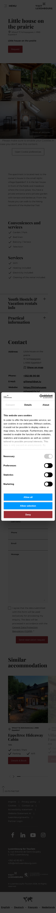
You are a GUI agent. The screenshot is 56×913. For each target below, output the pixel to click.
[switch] (48, 465)
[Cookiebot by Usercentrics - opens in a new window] (40, 396)
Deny (28, 514)
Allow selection (28, 506)
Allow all (28, 497)
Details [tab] (28, 404)
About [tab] (46, 404)
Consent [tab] (10, 404)
